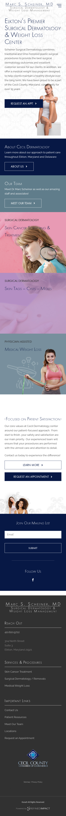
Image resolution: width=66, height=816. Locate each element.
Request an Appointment (19, 738)
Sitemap (27, 782)
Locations (10, 731)
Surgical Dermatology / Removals (25, 678)
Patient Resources (15, 717)
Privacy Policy (36, 782)
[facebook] (33, 580)
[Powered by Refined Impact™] (33, 808)
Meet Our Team (14, 724)
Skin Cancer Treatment (18, 671)
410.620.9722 (12, 632)
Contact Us (11, 710)
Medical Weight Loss (17, 685)
